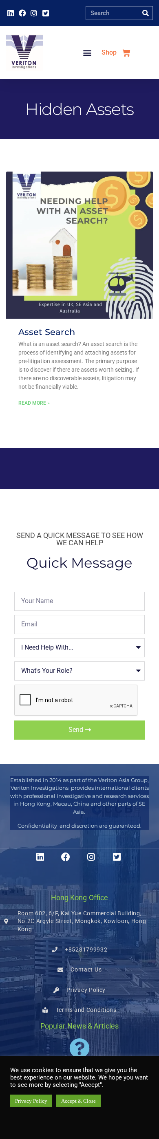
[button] (87, 52)
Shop (109, 52)
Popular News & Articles (79, 1026)
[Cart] (126, 52)
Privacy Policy (31, 1101)
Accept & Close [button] (78, 1101)
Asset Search (46, 332)
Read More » (34, 403)
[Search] (145, 13)
